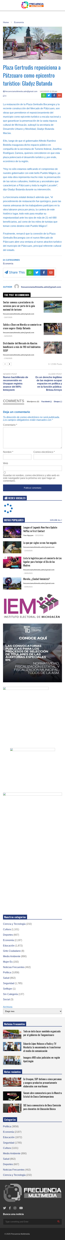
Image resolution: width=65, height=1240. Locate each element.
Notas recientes (12, 1072)
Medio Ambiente (11, 956)
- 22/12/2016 (38, 535)
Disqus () (58, 402)
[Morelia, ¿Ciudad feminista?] (12, 583)
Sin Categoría (10, 994)
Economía (8, 263)
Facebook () (46, 402)
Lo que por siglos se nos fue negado (39, 543)
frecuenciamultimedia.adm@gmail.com (21, 91)
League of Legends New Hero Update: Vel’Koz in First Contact (40, 529)
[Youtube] (21, 1208)
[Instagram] (15, 1208)
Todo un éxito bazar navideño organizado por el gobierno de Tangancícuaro (41, 1033)
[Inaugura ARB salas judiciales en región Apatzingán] (12, 1060)
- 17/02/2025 (7, 358)
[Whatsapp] (43, 95)
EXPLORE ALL (55, 520)
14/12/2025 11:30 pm (48, 91)
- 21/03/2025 (27, 551)
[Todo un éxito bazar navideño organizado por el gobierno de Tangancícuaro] (12, 1034)
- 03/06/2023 (27, 587)
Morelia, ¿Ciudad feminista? (36, 579)
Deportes (8, 935)
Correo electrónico (44, 452)
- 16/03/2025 (7, 336)
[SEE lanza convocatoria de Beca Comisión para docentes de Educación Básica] (12, 1108)
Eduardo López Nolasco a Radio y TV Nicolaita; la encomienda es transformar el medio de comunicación (42, 1047)
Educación (9, 945)
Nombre (8, 452)
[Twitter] (49, 95)
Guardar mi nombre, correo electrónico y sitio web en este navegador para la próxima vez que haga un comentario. (31, 478)
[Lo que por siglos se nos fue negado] (12, 547)
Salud (6, 978)
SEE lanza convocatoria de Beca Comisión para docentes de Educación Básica (42, 1107)
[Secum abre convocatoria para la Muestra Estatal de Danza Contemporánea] (12, 1095)
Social (6, 999)
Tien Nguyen (28, 535)
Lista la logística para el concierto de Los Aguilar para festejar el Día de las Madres (42, 561)
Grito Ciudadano (12, 951)
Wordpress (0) (33, 402)
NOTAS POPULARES (14, 520)
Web (5, 463)
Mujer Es (8, 961)
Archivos (7, 1007)
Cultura (7, 929)
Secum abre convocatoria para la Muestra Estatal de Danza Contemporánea (42, 1094)
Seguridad (8, 983)
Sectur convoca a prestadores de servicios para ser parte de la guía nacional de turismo (19, 305)
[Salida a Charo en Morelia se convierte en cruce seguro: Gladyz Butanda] (53, 329)
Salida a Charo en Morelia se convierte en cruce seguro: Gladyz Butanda (22, 326)
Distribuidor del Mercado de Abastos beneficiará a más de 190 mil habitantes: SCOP (22, 346)
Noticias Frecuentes (13, 967)
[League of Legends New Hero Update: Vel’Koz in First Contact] (12, 532)
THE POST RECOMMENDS (16, 295)
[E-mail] (59, 95)
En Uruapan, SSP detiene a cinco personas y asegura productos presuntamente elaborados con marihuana (42, 1082)
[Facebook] (54, 95)
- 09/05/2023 (27, 573)
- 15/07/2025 (7, 317)
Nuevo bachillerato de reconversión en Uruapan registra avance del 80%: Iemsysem (15, 383)
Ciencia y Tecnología (14, 924)
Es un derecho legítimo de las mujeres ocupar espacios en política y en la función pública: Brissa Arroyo (49, 383)
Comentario (10, 425)
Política (7, 972)
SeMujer (7, 988)
